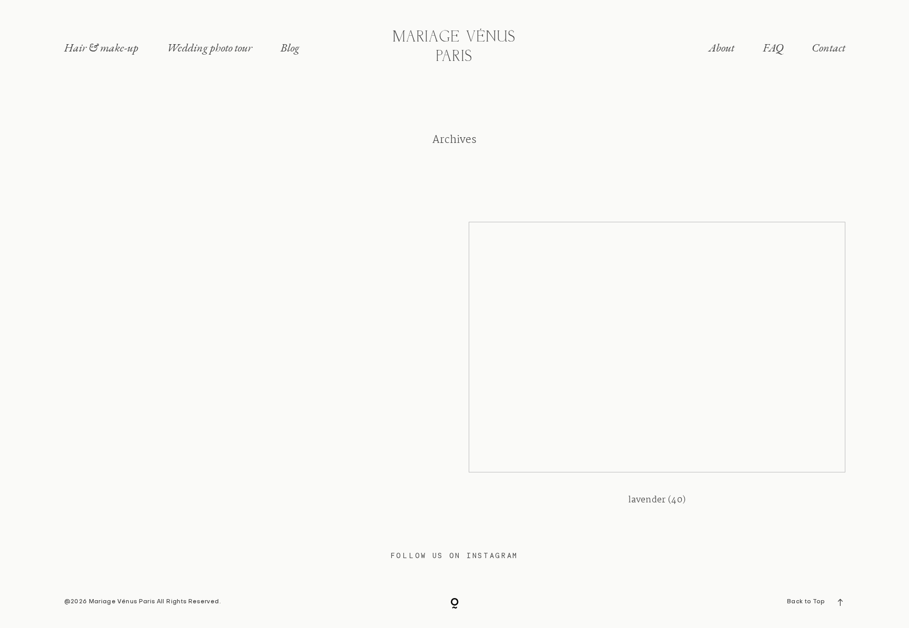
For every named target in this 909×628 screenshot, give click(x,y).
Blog (289, 48)
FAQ (773, 48)
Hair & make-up (101, 48)
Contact (828, 48)
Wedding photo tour (209, 48)
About (721, 48)
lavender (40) (657, 373)
